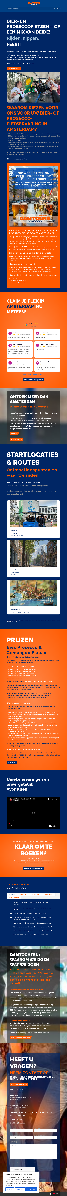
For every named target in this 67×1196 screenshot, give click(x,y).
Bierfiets (23, 892)
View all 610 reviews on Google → (33, 374)
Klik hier (19, 1117)
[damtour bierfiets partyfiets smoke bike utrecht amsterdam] (33, 102)
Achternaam (37, 1126)
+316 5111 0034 (20, 1114)
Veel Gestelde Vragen (19, 1083)
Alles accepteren (31, 1189)
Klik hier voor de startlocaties (17, 159)
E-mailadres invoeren (16, 1133)
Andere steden (16, 439)
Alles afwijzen (20, 1189)
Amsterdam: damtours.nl (18, 281)
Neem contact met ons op (20, 1036)
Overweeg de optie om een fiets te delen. (38, 681)
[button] (33, 901)
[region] (21, 1182)
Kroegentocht (48, 892)
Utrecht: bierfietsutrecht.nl (18, 283)
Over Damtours (14, 895)
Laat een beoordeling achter (33, 380)
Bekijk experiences (14, 68)
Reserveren (11, 762)
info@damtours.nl (19, 1121)
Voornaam (13, 1126)
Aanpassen (10, 1189)
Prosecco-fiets (35, 892)
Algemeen (12, 892)
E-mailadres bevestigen (40, 1133)
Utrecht (14, 434)
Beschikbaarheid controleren (33, 866)
